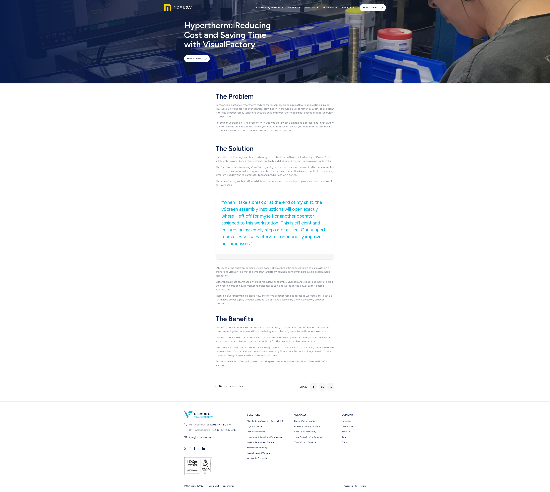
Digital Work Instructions (305, 421)
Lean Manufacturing (256, 431)
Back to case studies (231, 386)
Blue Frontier (360, 486)
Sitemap (230, 486)
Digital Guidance (254, 426)
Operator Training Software (307, 426)
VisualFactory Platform (268, 7)
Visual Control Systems (305, 442)
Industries (310, 7)
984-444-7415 (222, 424)
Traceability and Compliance (260, 453)
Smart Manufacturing (257, 447)
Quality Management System (260, 442)
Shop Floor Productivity (305, 431)
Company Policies (217, 486)
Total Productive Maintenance (308, 437)
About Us (346, 7)
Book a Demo (194, 58)
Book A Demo (370, 7)
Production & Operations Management (265, 437)
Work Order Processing (257, 458)
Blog (344, 437)
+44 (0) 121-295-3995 (224, 430)
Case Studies (348, 426)
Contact (345, 442)
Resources (329, 7)
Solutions (292, 7)
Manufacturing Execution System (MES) (265, 421)
